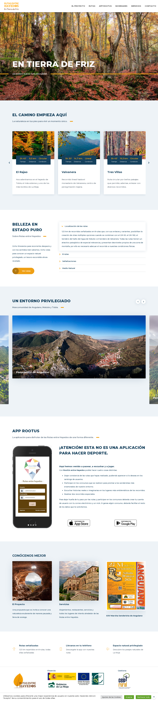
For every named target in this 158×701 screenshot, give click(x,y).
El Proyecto (78, 6)
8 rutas (65, 254)
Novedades (121, 6)
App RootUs (105, 6)
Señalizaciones (69, 261)
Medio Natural (68, 268)
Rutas (92, 6)
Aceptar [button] (129, 697)
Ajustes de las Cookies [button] (111, 697)
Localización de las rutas (76, 226)
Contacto (150, 6)
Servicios (136, 6)
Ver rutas (26, 271)
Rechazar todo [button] (143, 697)
